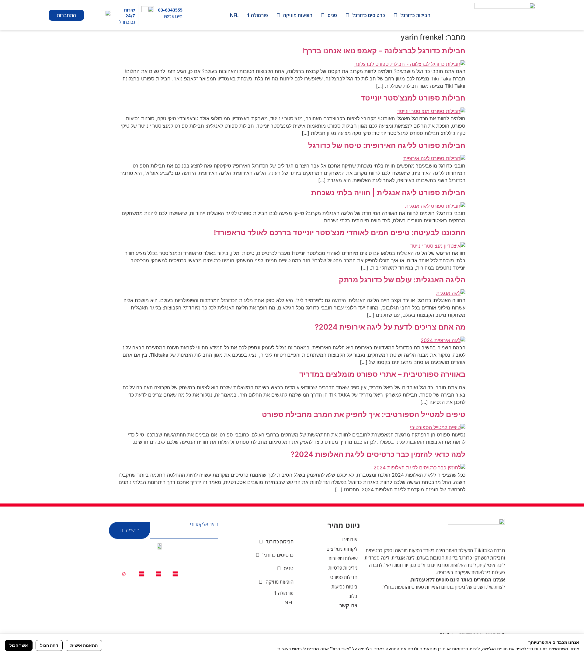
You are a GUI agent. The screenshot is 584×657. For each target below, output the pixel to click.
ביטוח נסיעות (344, 586)
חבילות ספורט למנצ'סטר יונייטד (413, 98)
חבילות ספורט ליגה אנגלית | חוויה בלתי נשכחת (388, 192)
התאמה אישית (84, 645)
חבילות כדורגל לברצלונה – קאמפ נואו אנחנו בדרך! (383, 50)
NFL (234, 15)
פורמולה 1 (257, 15)
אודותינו (349, 539)
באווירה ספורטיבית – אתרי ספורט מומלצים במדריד (382, 374)
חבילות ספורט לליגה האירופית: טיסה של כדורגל (386, 145)
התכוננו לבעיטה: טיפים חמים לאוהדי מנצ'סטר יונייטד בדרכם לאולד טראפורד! (339, 232)
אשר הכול (18, 645)
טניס (332, 15)
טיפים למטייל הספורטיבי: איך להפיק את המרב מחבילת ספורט (363, 414)
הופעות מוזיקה (297, 15)
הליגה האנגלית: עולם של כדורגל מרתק (402, 279)
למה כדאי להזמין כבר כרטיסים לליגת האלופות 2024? (377, 454)
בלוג (353, 596)
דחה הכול (49, 645)
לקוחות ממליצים (341, 549)
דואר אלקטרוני (204, 524)
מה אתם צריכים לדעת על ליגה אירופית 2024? (390, 327)
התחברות (66, 15)
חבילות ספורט (343, 577)
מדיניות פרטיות (342, 567)
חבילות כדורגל (415, 15)
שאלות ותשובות (342, 558)
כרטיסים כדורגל (368, 15)
